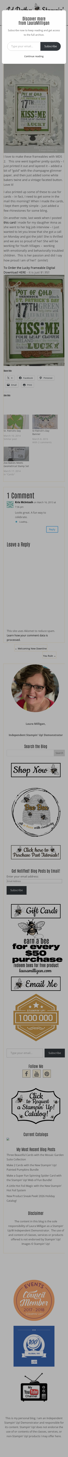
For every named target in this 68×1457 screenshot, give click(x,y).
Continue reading (34, 56)
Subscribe (50, 46)
